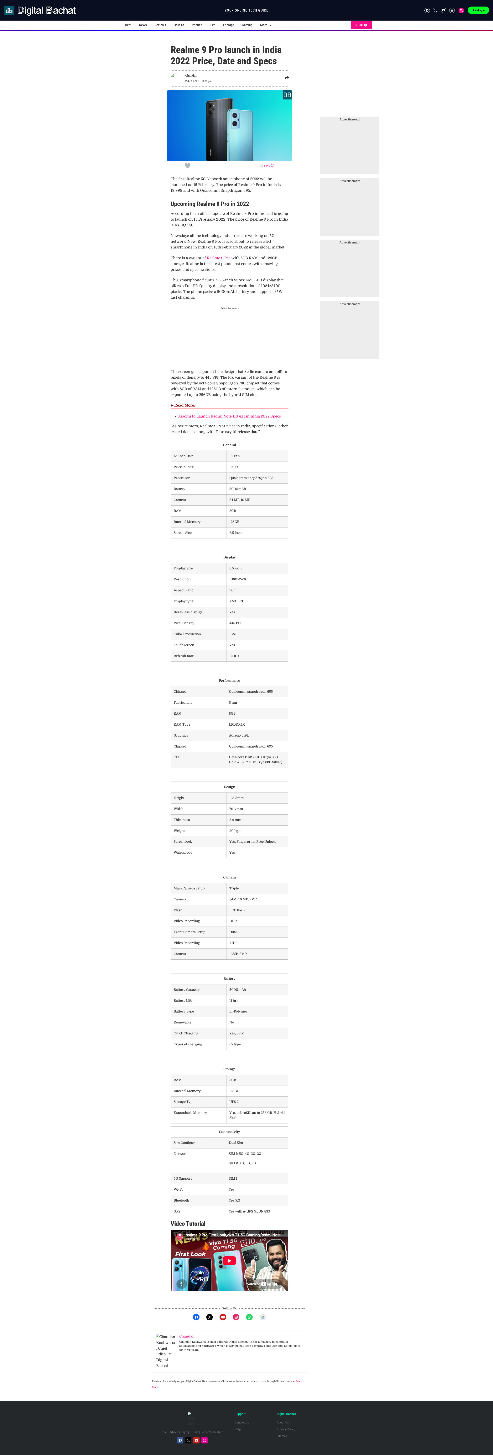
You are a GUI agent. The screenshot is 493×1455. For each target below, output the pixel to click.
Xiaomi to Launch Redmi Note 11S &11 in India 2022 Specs (229, 416)
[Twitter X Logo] (435, 10)
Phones (197, 25)
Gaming (247, 25)
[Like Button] (187, 165)
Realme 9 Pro (219, 258)
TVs (212, 25)
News (143, 25)
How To (179, 25)
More (263, 25)
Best (128, 25)
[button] (461, 10)
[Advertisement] (265, 338)
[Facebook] (427, 10)
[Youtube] (443, 10)
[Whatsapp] (249, 1317)
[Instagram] (452, 10)
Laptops (228, 25)
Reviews (160, 25)
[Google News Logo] (262, 1317)
